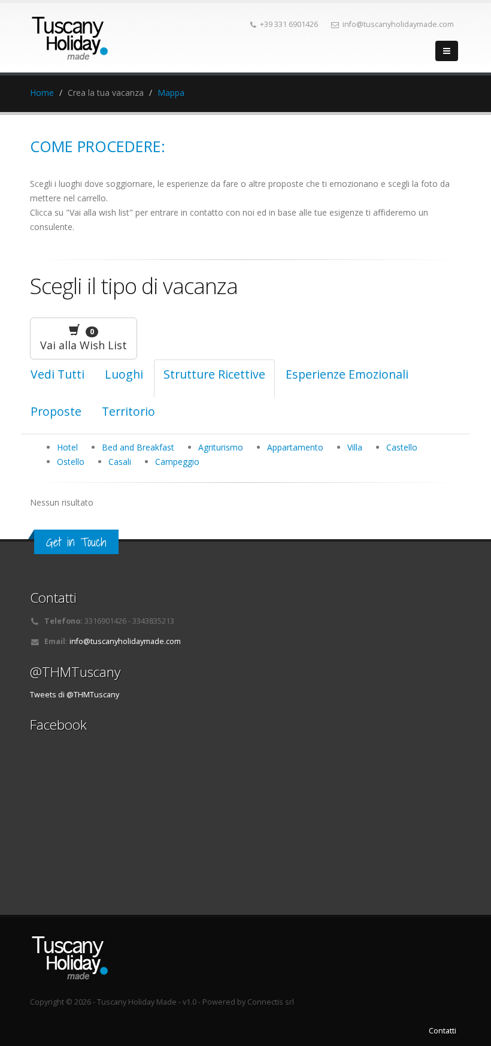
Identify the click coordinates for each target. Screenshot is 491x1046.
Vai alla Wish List (83, 339)
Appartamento (295, 447)
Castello (401, 447)
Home (42, 92)
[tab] (124, 378)
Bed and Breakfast (138, 447)
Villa (354, 447)
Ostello (70, 461)
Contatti (442, 1031)
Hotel (67, 447)
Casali (119, 461)
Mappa (170, 92)
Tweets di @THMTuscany (74, 695)
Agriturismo (220, 447)
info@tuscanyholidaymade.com (125, 641)
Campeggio (177, 461)
